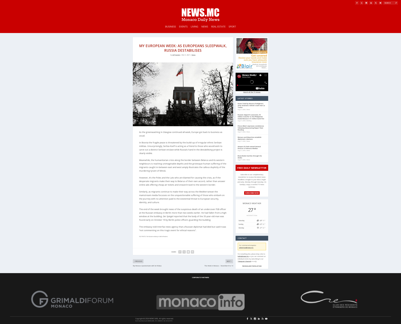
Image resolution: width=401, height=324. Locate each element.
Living (194, 27)
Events (183, 27)
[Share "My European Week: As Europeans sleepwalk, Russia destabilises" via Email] (188, 252)
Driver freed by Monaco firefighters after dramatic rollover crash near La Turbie (251, 105)
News (204, 27)
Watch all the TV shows (251, 92)
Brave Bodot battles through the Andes (250, 157)
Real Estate (218, 27)
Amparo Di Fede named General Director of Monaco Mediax (249, 147)
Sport (232, 27)
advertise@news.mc (246, 248)
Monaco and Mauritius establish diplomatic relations (249, 138)
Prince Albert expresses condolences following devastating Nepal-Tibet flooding (251, 128)
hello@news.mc (243, 256)
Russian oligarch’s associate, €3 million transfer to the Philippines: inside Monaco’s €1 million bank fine (251, 117)
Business (170, 27)
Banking (249, 121)
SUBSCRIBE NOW (252, 193)
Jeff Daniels (176, 55)
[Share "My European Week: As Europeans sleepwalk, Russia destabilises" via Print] (192, 252)
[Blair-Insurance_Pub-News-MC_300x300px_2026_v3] (251, 68)
